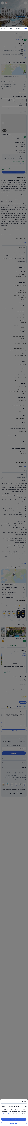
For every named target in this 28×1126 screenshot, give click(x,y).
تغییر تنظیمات (13, 1123)
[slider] (14, 1099)
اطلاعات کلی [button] (24, 28)
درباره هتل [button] (12, 28)
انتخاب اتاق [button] (18, 28)
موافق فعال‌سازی (14, 1119)
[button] (14, 563)
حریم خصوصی (6, 1113)
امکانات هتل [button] (5, 28)
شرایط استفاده (23, 1115)
